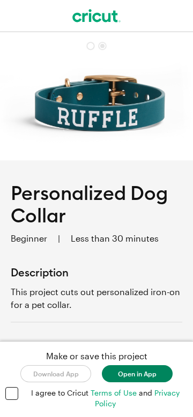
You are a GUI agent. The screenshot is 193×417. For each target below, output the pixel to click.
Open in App (137, 373)
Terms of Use (115, 392)
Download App (56, 373)
